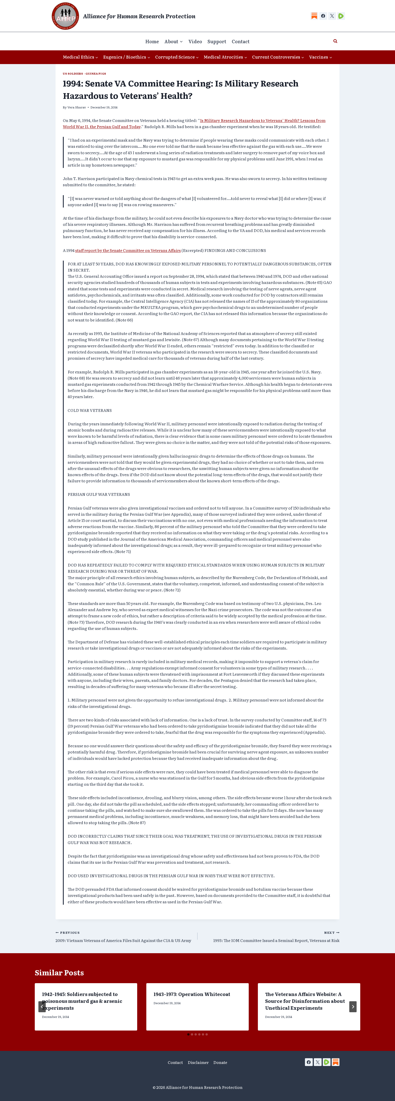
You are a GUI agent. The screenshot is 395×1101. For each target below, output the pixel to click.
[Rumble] (341, 16)
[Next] (353, 1006)
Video (195, 41)
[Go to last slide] (42, 1006)
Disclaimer (198, 1062)
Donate (220, 1062)
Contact (241, 41)
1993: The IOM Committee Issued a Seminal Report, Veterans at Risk (276, 936)
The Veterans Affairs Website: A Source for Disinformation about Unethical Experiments (305, 1000)
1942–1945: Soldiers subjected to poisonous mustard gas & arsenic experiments (82, 1000)
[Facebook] (323, 16)
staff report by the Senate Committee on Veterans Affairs (128, 250)
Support (217, 41)
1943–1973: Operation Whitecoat (192, 993)
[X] (332, 16)
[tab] (188, 1034)
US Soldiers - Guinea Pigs (84, 73)
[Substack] (314, 16)
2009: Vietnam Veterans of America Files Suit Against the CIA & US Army (123, 936)
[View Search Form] (335, 41)
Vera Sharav (76, 107)
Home (152, 41)
